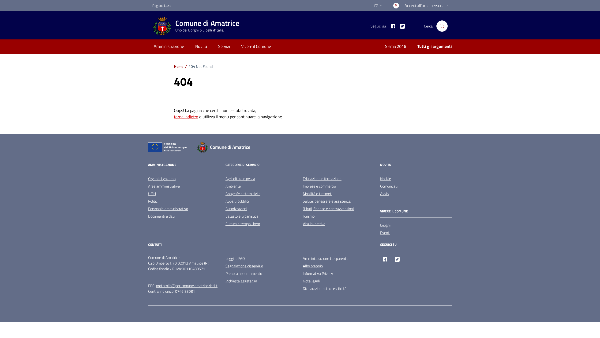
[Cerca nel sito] (442, 26)
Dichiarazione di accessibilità (324, 288)
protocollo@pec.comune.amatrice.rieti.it (187, 285)
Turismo (309, 216)
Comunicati (389, 186)
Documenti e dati (161, 216)
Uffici (152, 193)
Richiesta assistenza (241, 281)
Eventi (385, 232)
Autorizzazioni (236, 208)
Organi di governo (162, 178)
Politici (153, 201)
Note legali (311, 281)
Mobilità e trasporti (317, 193)
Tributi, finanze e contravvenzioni (328, 208)
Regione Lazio (161, 5)
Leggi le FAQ (235, 258)
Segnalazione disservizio (244, 266)
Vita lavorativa (314, 224)
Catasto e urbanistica (241, 216)
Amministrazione (169, 46)
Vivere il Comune (256, 46)
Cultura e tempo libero (242, 224)
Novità (201, 46)
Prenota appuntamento (243, 273)
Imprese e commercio (319, 186)
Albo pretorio (313, 266)
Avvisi (384, 193)
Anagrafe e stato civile (242, 193)
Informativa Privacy (318, 273)
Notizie (385, 178)
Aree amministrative (164, 186)
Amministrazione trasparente (325, 258)
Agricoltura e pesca (240, 178)
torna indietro (186, 117)
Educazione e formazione (322, 178)
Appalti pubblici (237, 201)
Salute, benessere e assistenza (327, 201)
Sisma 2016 (395, 46)
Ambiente (233, 186)
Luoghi (385, 225)
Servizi (224, 46)
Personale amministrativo (168, 208)
